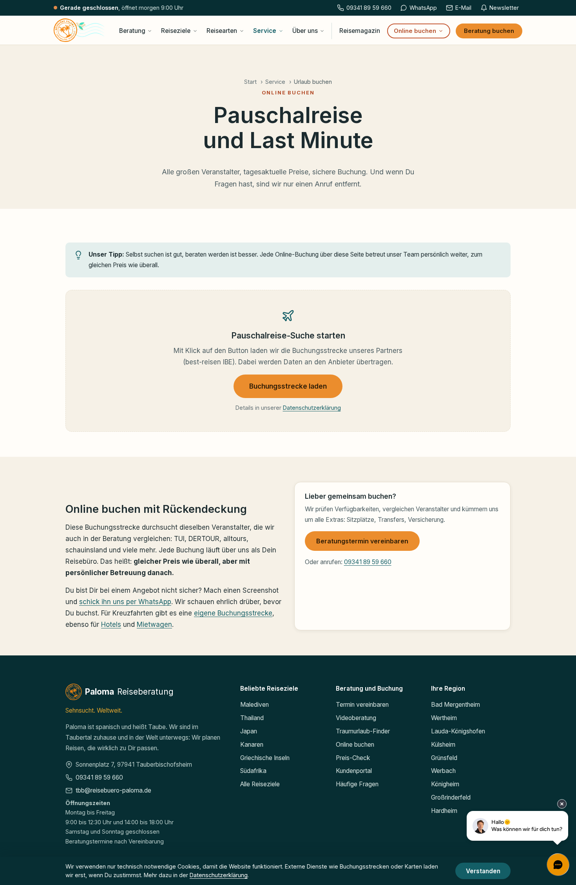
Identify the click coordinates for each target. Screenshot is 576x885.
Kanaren (251, 744)
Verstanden (483, 871)
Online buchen (415, 30)
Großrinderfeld (451, 797)
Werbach (443, 771)
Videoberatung (356, 718)
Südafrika (253, 771)
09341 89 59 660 (367, 562)
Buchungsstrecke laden (288, 386)
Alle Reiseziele (260, 784)
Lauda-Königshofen (458, 731)
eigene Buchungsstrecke (233, 613)
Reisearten (221, 30)
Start (250, 81)
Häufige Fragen (357, 784)
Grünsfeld (444, 758)
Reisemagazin (359, 30)
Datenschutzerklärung (312, 407)
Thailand (252, 718)
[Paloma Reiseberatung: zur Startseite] (79, 30)
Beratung (132, 30)
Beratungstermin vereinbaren (362, 541)
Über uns (305, 30)
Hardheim (444, 810)
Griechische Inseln (265, 758)
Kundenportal (354, 771)
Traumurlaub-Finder (363, 731)
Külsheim (443, 744)
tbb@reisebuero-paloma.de (113, 790)
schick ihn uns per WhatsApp (125, 602)
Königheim (445, 784)
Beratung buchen (489, 30)
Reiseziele (175, 30)
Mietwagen (154, 624)
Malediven (254, 704)
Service (264, 30)
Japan (248, 731)
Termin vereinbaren (362, 704)
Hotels (111, 624)
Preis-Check (353, 758)
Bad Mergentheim (455, 704)
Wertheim (444, 718)
